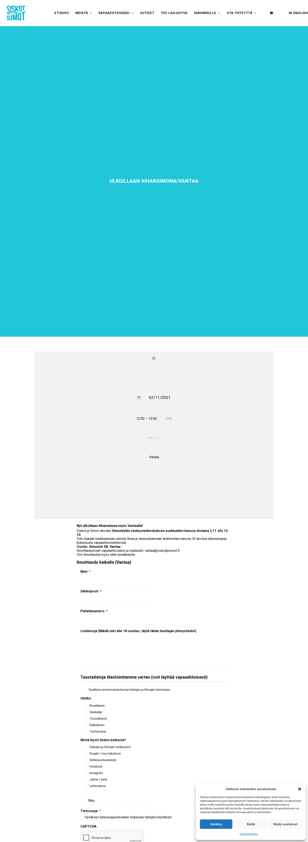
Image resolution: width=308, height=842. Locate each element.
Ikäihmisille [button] (205, 13)
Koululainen (97, 705)
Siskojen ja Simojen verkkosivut (110, 747)
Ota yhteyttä (239, 13)
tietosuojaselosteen (114, 817)
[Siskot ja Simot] (16, 13)
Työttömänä (97, 731)
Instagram (96, 773)
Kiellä (251, 824)
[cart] (271, 13)
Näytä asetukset (285, 824)
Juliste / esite (98, 779)
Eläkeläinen (97, 725)
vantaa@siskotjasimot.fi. (162, 551)
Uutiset (147, 13)
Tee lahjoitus (174, 13)
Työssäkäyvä (98, 718)
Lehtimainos (97, 786)
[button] (300, 789)
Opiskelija (95, 712)
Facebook (95, 766)
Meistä (81, 13)
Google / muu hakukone (105, 753)
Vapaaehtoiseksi (113, 13)
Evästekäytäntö (249, 834)
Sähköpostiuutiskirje (102, 760)
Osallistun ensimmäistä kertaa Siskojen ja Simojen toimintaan (129, 689)
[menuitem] (62, 13)
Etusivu (61, 13)
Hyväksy (216, 824)
